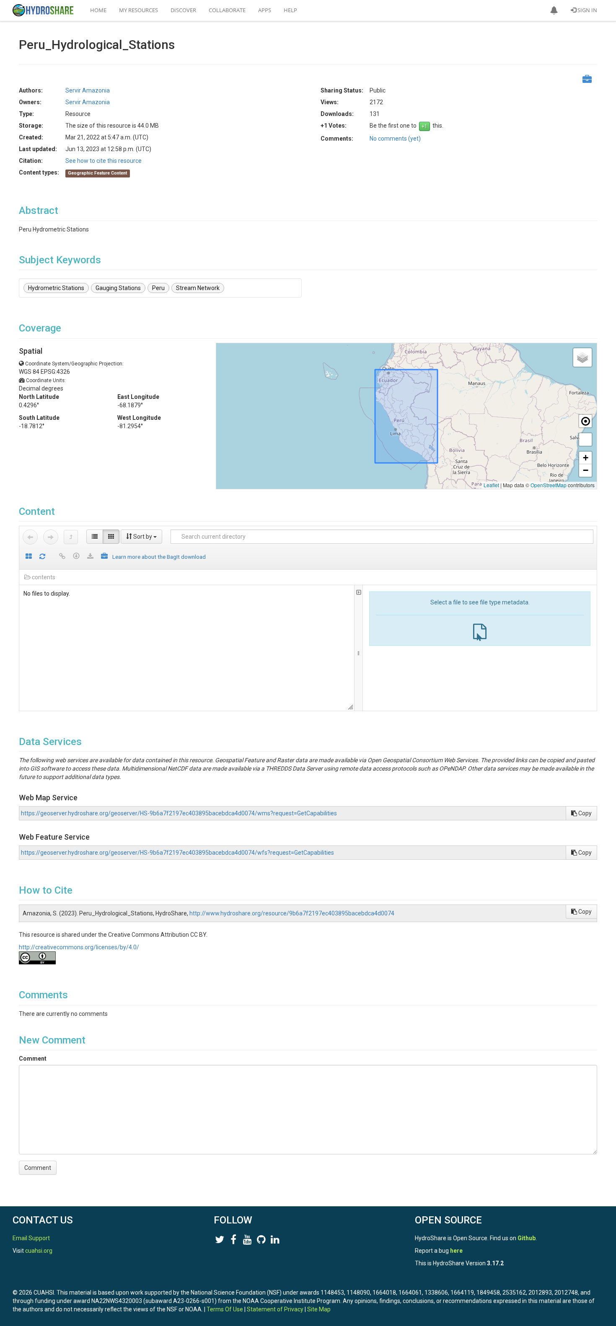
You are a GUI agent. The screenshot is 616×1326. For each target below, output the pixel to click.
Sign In (586, 10)
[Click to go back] (30, 537)
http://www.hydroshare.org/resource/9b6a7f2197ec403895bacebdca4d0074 (291, 913)
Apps (264, 10)
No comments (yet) (395, 138)
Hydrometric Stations (56, 288)
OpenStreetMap (549, 484)
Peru (158, 288)
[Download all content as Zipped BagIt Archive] (104, 557)
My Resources (138, 10)
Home (98, 10)
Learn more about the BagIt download (159, 556)
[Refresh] (42, 557)
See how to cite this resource (103, 160)
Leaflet (491, 484)
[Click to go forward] (50, 537)
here (456, 1250)
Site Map (319, 1309)
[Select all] (29, 557)
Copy (584, 813)
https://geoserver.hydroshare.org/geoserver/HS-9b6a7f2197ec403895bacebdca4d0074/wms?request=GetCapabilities (179, 813)
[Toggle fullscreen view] (585, 439)
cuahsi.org (38, 1250)
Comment (33, 1058)
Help (290, 10)
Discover (183, 10)
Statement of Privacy (275, 1309)
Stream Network (198, 288)
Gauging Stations (118, 288)
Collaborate (227, 10)
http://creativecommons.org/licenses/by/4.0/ (79, 947)
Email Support (31, 1238)
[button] (554, 10)
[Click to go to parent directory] (71, 537)
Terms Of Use (225, 1309)
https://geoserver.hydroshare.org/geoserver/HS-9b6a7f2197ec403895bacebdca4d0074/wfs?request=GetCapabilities (177, 852)
